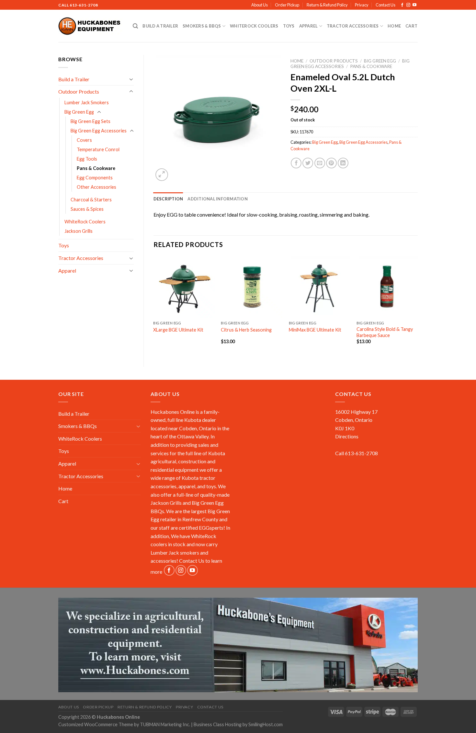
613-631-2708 (84, 5)
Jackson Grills (78, 231)
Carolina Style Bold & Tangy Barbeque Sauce (385, 332)
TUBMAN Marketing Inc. (165, 724)
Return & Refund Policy (327, 4)
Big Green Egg (79, 112)
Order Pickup (287, 4)
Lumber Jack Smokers (86, 102)
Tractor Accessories (353, 25)
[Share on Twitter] (307, 163)
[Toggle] (131, 79)
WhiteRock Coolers (254, 25)
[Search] (135, 26)
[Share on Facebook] (296, 163)
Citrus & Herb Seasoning (246, 330)
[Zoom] (161, 174)
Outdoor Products (78, 91)
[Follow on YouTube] (414, 5)
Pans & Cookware (96, 168)
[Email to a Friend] (319, 163)
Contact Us (385, 4)
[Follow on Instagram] (408, 5)
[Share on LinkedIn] (343, 163)
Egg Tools (87, 159)
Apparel (308, 25)
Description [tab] (168, 198)
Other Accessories (96, 187)
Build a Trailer (160, 25)
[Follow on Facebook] (402, 5)
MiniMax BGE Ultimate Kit (315, 330)
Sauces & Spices (87, 209)
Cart (411, 25)
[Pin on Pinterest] (331, 163)
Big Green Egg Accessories (99, 130)
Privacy (361, 4)
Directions (346, 436)
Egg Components (95, 177)
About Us (259, 4)
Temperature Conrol (98, 149)
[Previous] (154, 306)
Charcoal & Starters (91, 199)
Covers (84, 140)
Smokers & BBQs (202, 25)
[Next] (417, 306)
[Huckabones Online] (90, 26)
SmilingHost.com (265, 724)
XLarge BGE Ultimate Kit (178, 330)
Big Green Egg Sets (90, 121)
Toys (289, 25)
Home (394, 25)
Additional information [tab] (217, 198)
